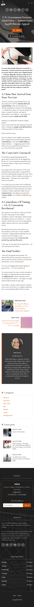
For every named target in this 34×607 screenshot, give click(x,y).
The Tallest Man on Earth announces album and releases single (21, 458)
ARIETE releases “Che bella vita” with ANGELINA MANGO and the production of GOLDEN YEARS (21, 446)
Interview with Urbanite (18, 432)
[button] (29, 3)
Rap (4, 407)
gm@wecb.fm (17, 492)
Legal (14, 595)
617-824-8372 (12, 495)
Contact (19, 595)
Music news (6, 404)
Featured (6, 398)
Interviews (6, 401)
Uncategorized (7, 415)
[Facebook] (7, 9)
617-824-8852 (22, 495)
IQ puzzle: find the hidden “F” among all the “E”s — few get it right (10, 323)
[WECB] (3, 3)
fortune (26, 266)
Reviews (5, 410)
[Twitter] (11, 9)
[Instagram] (15, 9)
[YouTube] (19, 9)
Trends (18, 30)
